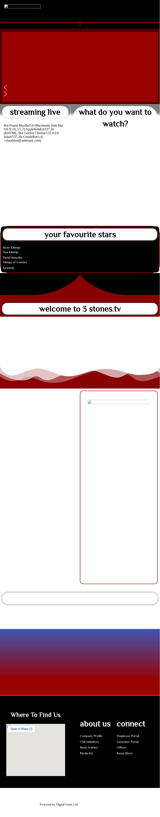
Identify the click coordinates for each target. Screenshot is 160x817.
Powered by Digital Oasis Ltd (59, 804)
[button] (100, 6)
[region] (80, 67)
